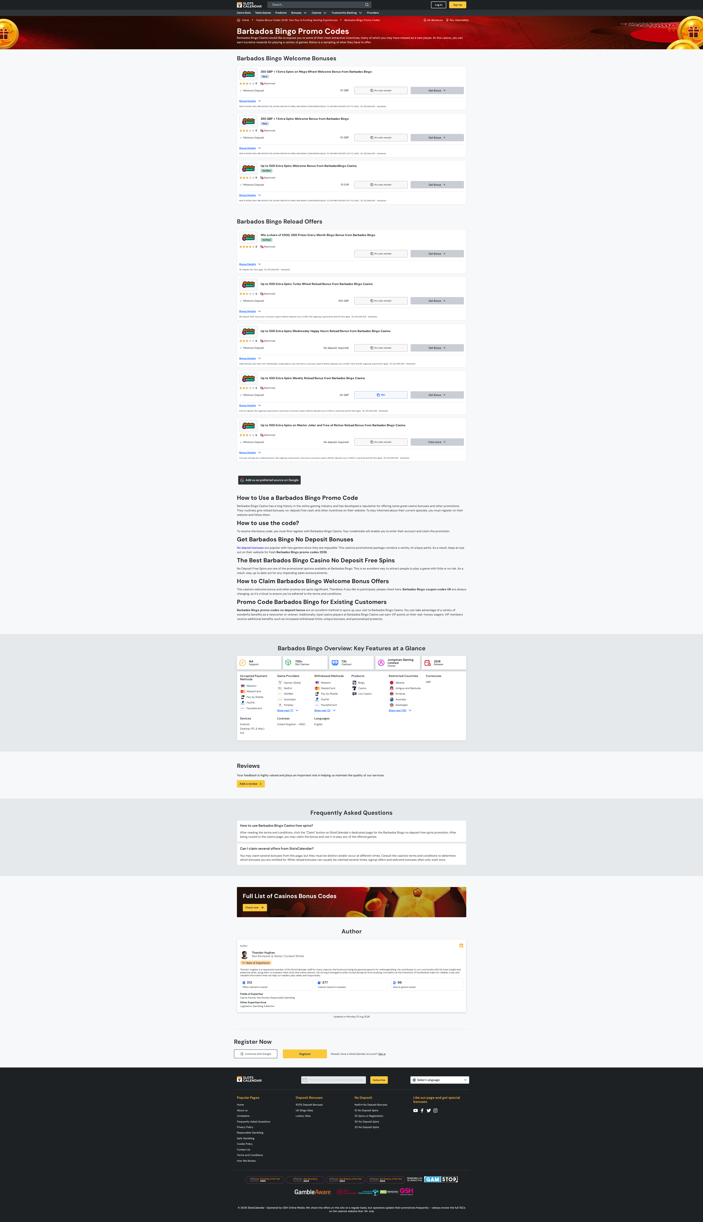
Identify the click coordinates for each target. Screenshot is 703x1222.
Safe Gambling (245, 1138)
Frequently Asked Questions (253, 1121)
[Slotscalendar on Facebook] (423, 1110)
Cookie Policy (245, 1143)
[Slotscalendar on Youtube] (416, 1110)
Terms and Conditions (250, 1155)
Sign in (382, 1054)
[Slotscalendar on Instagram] (436, 1110)
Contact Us (243, 1149)
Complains (243, 1116)
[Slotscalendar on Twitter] (430, 1110)
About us (242, 1110)
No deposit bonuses (250, 548)
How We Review (246, 1160)
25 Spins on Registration (369, 1116)
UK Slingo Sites (304, 1110)
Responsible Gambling (250, 1132)
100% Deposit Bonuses (309, 1104)
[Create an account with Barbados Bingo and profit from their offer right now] (368, 106)
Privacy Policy (245, 1127)
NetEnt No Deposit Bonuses (371, 1104)
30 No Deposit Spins (367, 1121)
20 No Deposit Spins (367, 1127)
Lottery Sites (303, 1116)
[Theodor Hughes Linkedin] (461, 945)
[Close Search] (367, 4)
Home (240, 1104)
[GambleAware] (383, 106)
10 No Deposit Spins (366, 1110)
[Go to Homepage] (249, 5)
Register (305, 1054)
